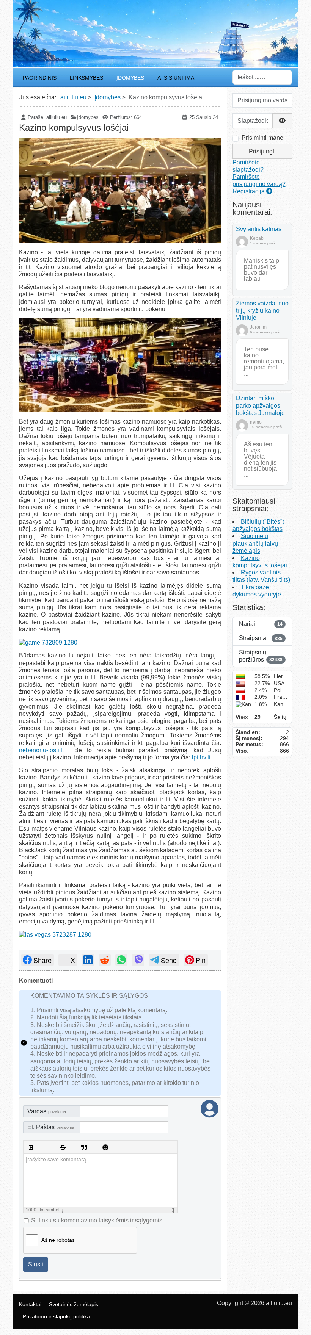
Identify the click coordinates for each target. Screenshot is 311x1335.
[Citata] (84, 1147)
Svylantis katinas (258, 229)
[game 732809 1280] (48, 642)
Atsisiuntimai (176, 78)
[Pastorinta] (31, 1147)
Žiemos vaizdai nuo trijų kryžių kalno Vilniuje (262, 310)
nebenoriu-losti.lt (43, 750)
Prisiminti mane (262, 138)
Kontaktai (30, 1304)
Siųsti (35, 1264)
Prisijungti (262, 151)
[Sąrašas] (94, 1147)
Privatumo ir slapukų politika (56, 1316)
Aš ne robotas (58, 1240)
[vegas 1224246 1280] (120, 365)
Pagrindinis (40, 78)
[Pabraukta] (52, 1147)
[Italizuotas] (41, 1147)
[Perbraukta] (63, 1147)
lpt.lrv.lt (201, 757)
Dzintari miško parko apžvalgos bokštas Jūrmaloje (260, 405)
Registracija (249, 191)
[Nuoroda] (73, 1147)
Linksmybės (86, 78)
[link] (37, 960)
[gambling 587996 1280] (120, 190)
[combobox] (262, 77)
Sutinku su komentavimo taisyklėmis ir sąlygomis (96, 1220)
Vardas (46, 1111)
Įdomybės (130, 78)
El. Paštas (50, 1127)
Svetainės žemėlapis (73, 1304)
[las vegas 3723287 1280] (55, 934)
